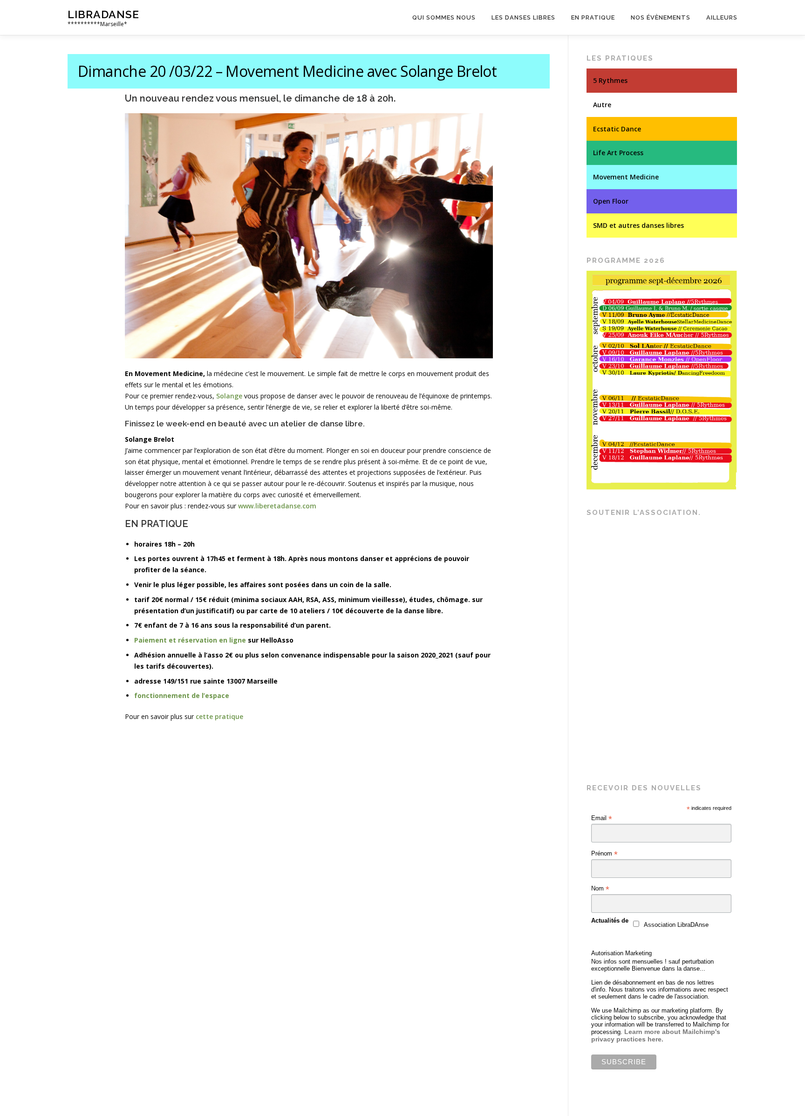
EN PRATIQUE (156, 523)
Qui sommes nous (444, 17)
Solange (229, 395)
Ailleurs (721, 17)
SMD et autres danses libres (638, 225)
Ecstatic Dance (617, 128)
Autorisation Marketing (621, 953)
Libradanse (103, 14)
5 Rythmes (610, 80)
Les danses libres (523, 17)
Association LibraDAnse (676, 924)
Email (601, 818)
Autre (602, 104)
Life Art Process (618, 152)
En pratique (593, 17)
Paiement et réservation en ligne (190, 640)
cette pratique (219, 716)
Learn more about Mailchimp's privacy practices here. (655, 1035)
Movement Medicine (626, 176)
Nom (600, 888)
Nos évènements (660, 17)
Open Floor (610, 201)
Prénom (604, 853)
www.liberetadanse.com (277, 505)
